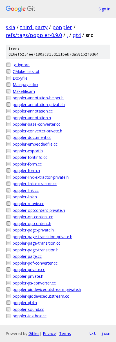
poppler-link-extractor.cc (35, 183)
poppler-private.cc (29, 269)
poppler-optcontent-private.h (39, 210)
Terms (65, 333)
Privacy (49, 333)
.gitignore (21, 64)
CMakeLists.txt (26, 71)
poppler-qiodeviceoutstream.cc (41, 296)
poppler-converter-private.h (37, 131)
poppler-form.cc (27, 164)
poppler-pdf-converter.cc (35, 263)
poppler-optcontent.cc (33, 216)
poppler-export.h (28, 150)
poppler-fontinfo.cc (30, 157)
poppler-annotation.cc (33, 111)
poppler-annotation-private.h (39, 104)
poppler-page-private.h (33, 230)
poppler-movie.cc (28, 203)
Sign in (104, 9)
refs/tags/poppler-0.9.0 (34, 35)
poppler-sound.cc (28, 309)
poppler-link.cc (26, 190)
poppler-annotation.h (32, 117)
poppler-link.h (25, 196)
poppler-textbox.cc (29, 315)
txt (92, 333)
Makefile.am (24, 91)
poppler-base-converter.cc (36, 124)
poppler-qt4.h (25, 302)
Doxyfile (20, 78)
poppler (62, 27)
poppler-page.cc (27, 256)
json (105, 333)
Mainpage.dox (25, 84)
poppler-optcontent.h (32, 223)
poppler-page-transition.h (36, 250)
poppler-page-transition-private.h (42, 236)
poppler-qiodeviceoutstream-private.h (47, 289)
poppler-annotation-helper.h (38, 97)
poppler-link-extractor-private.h (41, 177)
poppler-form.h (26, 170)
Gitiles (33, 333)
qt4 (77, 35)
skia (10, 27)
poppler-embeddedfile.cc (35, 144)
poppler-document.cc (32, 137)
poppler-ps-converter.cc (34, 283)
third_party (34, 27)
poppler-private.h (28, 276)
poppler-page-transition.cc (36, 243)
